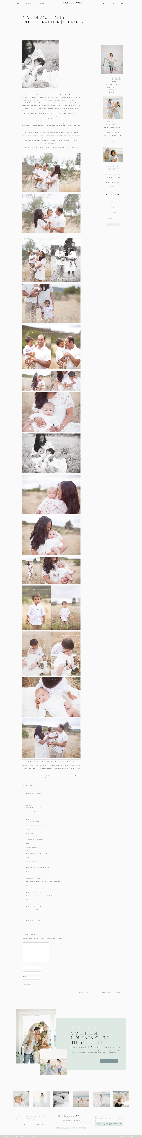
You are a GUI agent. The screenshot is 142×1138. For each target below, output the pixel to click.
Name (25, 965)
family (57, 761)
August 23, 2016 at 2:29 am (33, 821)
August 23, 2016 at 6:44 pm (33, 878)
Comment (26, 941)
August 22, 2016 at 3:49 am (33, 793)
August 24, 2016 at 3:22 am (33, 920)
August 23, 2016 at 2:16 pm (33, 835)
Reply (27, 801)
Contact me (31, 761)
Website (25, 976)
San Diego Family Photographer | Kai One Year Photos (41, 993)
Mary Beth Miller (30, 791)
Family (25, 12)
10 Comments (29, 785)
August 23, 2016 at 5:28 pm (33, 850)
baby (62, 761)
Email (25, 970)
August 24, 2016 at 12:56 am (33, 892)
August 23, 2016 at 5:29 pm (33, 864)
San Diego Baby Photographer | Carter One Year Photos (99, 992)
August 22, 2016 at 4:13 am (33, 807)
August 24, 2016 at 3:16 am (33, 906)
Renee (27, 890)
